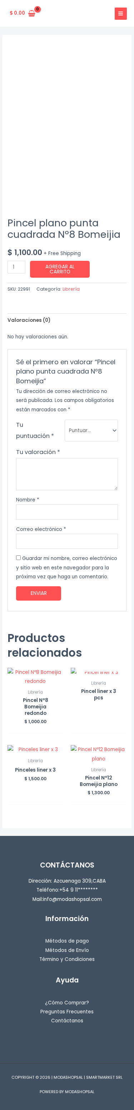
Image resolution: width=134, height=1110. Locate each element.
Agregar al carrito (60, 269)
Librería (71, 289)
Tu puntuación (35, 430)
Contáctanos (67, 1020)
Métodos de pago (67, 941)
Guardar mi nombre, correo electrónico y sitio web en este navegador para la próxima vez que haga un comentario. (66, 567)
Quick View (36, 680)
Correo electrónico (41, 529)
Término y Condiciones (67, 959)
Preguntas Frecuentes (67, 1011)
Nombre (27, 499)
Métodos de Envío (67, 950)
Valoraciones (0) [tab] (29, 320)
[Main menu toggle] (121, 14)
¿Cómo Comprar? (67, 1002)
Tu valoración (38, 452)
